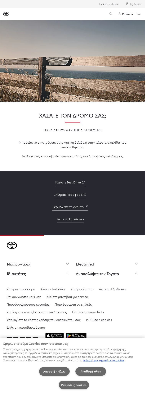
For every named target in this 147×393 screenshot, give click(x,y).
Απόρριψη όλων (54, 371)
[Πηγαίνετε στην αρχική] (6, 14)
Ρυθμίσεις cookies (74, 385)
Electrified (85, 263)
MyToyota (127, 13)
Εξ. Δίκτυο (136, 4)
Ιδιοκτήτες (16, 273)
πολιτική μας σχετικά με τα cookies (103, 360)
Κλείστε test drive (109, 4)
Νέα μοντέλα (18, 263)
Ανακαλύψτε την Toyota (97, 273)
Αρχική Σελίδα (74, 142)
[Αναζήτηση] (110, 14)
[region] (72, 365)
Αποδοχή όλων (91, 371)
